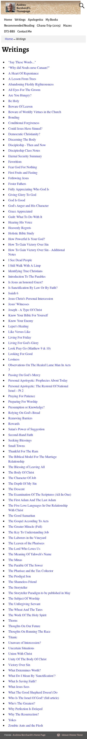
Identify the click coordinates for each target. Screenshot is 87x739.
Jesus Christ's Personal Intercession (30, 298)
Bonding (13, 117)
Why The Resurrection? (23, 714)
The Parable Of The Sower (25, 565)
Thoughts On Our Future (24, 626)
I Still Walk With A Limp (24, 265)
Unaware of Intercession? (24, 642)
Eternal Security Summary (25, 156)
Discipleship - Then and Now (27, 145)
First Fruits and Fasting (22, 172)
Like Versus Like (19, 331)
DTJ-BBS (9, 31)
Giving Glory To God (22, 194)
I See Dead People (20, 260)
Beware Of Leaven (20, 106)
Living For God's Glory (23, 343)
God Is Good (16, 200)
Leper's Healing (18, 326)
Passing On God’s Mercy (24, 375)
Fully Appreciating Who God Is (28, 189)
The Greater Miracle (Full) (25, 526)
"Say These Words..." (22, 62)
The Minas (15, 560)
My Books (52, 19)
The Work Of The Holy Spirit (27, 615)
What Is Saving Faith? (22, 681)
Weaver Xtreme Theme (72, 735)
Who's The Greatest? (21, 703)
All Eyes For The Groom (24, 89)
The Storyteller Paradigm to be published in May (39, 593)
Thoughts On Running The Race (29, 631)
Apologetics (35, 19)
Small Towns (16, 445)
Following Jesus (18, 178)
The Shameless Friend (22, 581)
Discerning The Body (22, 139)
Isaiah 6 (13, 293)
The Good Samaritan (21, 515)
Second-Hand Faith (20, 435)
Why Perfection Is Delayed (25, 709)
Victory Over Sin (19, 664)
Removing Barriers (20, 418)
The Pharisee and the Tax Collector (30, 571)
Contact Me (24, 31)
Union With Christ (20, 653)
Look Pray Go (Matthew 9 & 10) (29, 348)
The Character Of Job (22, 478)
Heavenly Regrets (19, 227)
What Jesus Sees (18, 686)
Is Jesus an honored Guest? (25, 282)
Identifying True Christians (25, 271)
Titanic (12, 637)
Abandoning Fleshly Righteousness (31, 84)
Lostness (13, 359)
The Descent (16, 489)
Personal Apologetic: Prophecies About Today (38, 380)
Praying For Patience (21, 396)
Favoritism (14, 161)
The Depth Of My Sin (22, 483)
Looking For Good (20, 354)
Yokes (12, 720)
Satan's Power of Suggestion (26, 429)
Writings (20, 19)
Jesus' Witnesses (18, 304)
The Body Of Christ (21, 472)
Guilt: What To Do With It (25, 217)
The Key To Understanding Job (28, 532)
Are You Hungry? (19, 95)
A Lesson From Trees (22, 79)
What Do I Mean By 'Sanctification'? (31, 675)
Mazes (67, 25)
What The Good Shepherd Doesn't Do (32, 692)
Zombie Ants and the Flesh (25, 725)
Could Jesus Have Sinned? (25, 128)
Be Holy (13, 101)
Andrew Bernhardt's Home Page (29, 735)
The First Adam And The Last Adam (32, 500)
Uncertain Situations (21, 648)
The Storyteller (17, 587)
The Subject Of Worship (23, 598)
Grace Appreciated (20, 211)
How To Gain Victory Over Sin (28, 244)
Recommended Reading (19, 25)
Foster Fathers (17, 183)
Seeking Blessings (20, 440)
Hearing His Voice (20, 222)
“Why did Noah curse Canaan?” (29, 67)
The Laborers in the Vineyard (27, 537)
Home (8, 19)
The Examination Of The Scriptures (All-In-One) (39, 494)
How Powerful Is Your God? (26, 239)
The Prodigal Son (19, 576)
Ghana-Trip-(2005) (49, 25)
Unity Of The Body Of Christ (27, 659)
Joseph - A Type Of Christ (25, 309)
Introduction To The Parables (27, 276)
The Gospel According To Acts (28, 521)
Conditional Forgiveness (23, 123)
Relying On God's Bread (24, 412)
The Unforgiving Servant (24, 604)
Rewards (14, 423)
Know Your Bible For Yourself (28, 315)
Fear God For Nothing (22, 167)
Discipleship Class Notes (24, 150)
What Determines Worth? (24, 670)
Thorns (12, 620)
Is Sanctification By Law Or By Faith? (32, 287)
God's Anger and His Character (28, 205)
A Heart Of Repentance (23, 73)
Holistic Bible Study (21, 233)
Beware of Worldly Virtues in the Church (34, 112)
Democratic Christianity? (24, 134)
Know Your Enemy (20, 320)
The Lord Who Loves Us (24, 548)
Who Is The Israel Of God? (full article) (33, 698)
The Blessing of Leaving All (26, 467)
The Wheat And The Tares (25, 609)
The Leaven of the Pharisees (26, 543)
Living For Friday (19, 337)
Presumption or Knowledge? (26, 407)
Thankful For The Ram (23, 451)
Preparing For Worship (22, 401)
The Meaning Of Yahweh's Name (29, 554)
